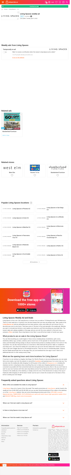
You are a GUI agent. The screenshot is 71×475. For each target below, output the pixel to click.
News (2, 441)
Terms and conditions (33, 465)
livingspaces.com (52, 363)
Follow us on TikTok (22, 435)
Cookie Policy (51, 465)
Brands (3, 433)
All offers (3, 432)
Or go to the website (18, 57)
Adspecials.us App (6, 435)
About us (3, 437)
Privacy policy (43, 465)
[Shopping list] (63, 2)
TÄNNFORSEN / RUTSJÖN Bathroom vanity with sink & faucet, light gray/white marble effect (39, 394)
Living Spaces (12, 9)
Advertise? (4, 430)
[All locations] (31, 202)
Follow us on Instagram (23, 431)
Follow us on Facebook (23, 429)
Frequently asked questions (8, 428)
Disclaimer (25, 465)
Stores (6, 9)
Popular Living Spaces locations (15, 203)
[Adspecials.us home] (12, 2)
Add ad (3, 439)
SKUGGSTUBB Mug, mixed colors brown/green (18, 396)
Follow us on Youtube (22, 433)
